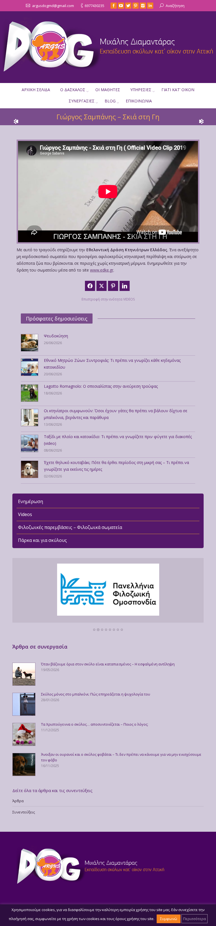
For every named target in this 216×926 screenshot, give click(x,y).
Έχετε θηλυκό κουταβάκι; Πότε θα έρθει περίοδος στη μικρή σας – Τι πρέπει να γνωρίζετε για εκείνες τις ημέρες (116, 466)
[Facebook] (114, 6)
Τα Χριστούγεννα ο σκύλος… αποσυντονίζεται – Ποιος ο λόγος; (94, 724)
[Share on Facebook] (90, 286)
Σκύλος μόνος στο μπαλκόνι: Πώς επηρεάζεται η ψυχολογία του (95, 694)
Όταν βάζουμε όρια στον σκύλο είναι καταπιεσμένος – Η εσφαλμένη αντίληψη (108, 664)
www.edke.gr (101, 270)
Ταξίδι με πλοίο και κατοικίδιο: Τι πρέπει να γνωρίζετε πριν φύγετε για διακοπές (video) (118, 440)
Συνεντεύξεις (23, 812)
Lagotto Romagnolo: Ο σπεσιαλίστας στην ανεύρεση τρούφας (101, 386)
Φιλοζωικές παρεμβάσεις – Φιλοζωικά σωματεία (70, 527)
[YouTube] (121, 6)
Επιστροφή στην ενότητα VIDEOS (108, 299)
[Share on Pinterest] (113, 286)
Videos (25, 514)
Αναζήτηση (175, 5)
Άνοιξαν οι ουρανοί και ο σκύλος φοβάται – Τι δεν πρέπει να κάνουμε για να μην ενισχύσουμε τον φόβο (121, 757)
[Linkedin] (150, 6)
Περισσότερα (194, 918)
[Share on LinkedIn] (125, 286)
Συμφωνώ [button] (168, 918)
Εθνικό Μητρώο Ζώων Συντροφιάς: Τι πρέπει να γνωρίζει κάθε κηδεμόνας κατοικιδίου (112, 364)
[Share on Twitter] (101, 286)
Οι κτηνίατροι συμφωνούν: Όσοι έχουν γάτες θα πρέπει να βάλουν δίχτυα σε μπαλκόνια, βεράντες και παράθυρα (115, 414)
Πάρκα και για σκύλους (42, 540)
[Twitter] (128, 6)
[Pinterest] (135, 6)
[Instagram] (143, 6)
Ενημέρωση (30, 501)
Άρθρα (18, 800)
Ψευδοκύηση (56, 335)
